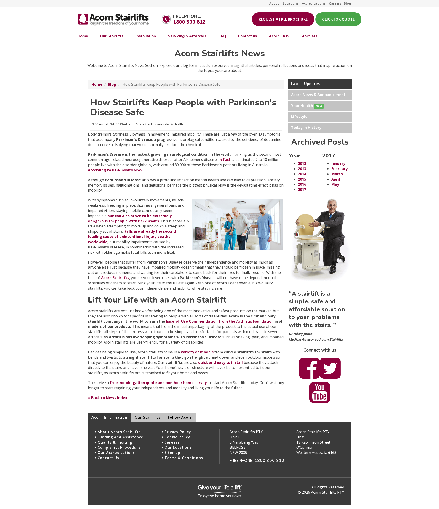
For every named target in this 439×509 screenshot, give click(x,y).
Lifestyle (299, 116)
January (338, 163)
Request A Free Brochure (283, 19)
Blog (112, 84)
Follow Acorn (180, 417)
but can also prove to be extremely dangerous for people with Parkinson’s (130, 218)
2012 (302, 163)
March (337, 173)
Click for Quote (338, 19)
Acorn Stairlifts (115, 277)
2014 (302, 173)
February (339, 168)
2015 (302, 179)
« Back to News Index (107, 397)
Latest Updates (305, 83)
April (335, 179)
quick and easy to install (220, 362)
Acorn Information (109, 417)
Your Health (306, 105)
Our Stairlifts (148, 417)
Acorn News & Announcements (319, 94)
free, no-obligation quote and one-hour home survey (158, 382)
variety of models (197, 351)
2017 (302, 189)
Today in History (306, 127)
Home (96, 84)
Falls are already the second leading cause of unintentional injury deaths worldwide (132, 236)
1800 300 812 (189, 22)
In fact (224, 159)
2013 (302, 168)
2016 (302, 184)
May (335, 184)
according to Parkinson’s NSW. (115, 170)
